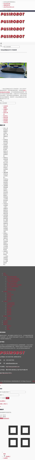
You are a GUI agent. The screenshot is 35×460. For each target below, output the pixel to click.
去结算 (1, 418)
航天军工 (5, 115)
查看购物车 (6, 418)
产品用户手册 (10, 294)
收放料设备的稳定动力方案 (5, 141)
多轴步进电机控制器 (12, 276)
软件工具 (9, 298)
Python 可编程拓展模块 (12, 286)
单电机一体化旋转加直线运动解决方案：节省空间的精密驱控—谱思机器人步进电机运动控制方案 (5, 241)
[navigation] (17, 412)
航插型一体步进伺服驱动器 (13, 280)
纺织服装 (5, 120)
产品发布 (9, 317)
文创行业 (5, 122)
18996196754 (6, 5)
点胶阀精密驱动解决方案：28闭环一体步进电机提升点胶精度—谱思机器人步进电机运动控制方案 (5, 194)
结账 (8, 327)
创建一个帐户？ (4, 403)
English (9, 9)
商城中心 (5, 324)
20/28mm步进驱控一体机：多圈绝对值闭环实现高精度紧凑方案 (5, 208)
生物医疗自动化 (11, 304)
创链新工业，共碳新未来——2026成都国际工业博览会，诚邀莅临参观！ (5, 258)
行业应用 (5, 301)
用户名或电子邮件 (5, 392)
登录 (7, 398)
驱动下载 (9, 299)
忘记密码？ (3, 401)
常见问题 (9, 296)
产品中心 (5, 275)
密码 (1, 395)
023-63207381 (6, 3)
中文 (4, 9)
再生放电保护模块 (11, 289)
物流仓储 (5, 117)
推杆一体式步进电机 (12, 283)
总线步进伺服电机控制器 (13, 278)
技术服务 (5, 291)
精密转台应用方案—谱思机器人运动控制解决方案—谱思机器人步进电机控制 (5, 164)
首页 (4, 273)
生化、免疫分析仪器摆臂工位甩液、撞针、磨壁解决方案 (5, 133)
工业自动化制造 (11, 303)
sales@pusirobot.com (8, 7)
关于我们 (5, 321)
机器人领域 (9, 306)
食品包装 (5, 119)
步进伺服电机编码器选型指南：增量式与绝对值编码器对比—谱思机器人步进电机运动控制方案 (5, 223)
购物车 (8, 329)
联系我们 (5, 322)
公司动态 (9, 319)
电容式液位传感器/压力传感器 (14, 284)
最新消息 (5, 316)
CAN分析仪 (9, 288)
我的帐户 (9, 325)
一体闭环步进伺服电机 (12, 281)
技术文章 (9, 293)
